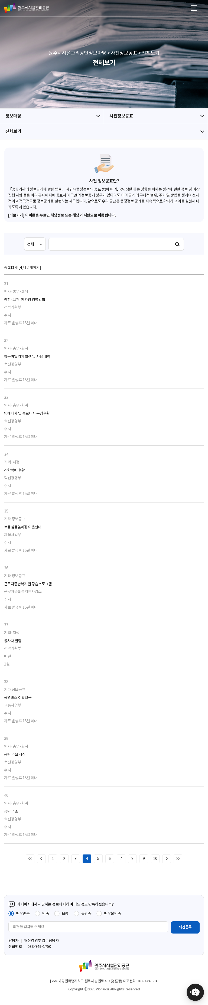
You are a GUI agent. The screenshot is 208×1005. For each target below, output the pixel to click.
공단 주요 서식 (14, 754)
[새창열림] (195, 992)
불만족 (86, 913)
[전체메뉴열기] (194, 8)
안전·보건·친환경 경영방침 (24, 299)
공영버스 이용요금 (18, 697)
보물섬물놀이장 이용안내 (23, 527)
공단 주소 (11, 811)
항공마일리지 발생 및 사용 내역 (27, 356)
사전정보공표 (121, 116)
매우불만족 (112, 913)
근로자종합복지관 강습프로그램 (28, 584)
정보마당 (13, 116)
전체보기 (13, 131)
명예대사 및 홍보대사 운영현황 (27, 413)
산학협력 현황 (14, 470)
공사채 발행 (12, 640)
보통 (65, 913)
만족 (45, 913)
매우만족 (23, 913)
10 (155, 858)
